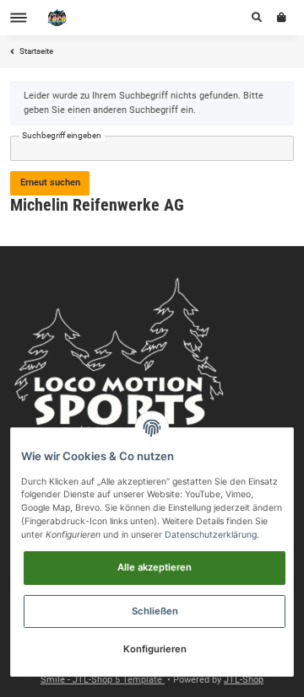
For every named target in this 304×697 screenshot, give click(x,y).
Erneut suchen (50, 182)
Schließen (155, 611)
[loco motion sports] (57, 18)
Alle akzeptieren (154, 567)
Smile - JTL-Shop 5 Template (103, 679)
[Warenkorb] (281, 17)
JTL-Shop (243, 679)
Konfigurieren (155, 649)
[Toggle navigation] (18, 18)
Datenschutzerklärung (211, 534)
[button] (256, 18)
